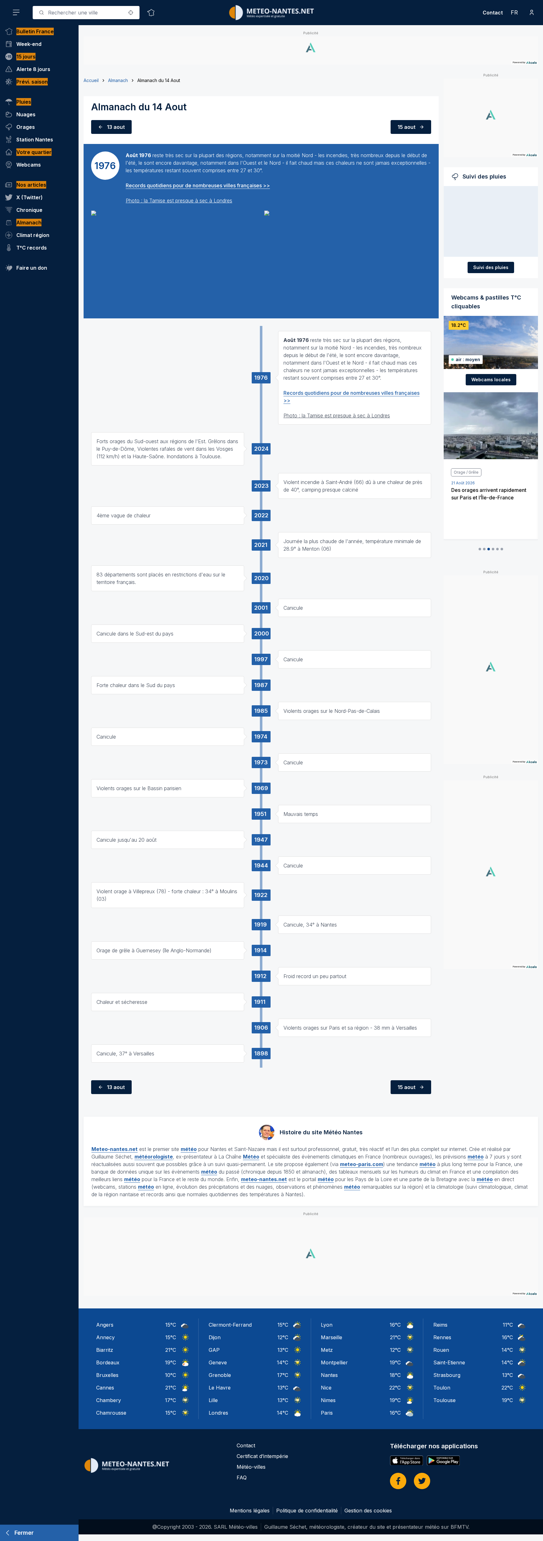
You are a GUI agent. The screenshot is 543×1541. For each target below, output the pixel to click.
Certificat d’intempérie (262, 1456)
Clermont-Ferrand (230, 1325)
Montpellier (334, 1362)
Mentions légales (250, 1510)
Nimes (328, 1400)
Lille (213, 1400)
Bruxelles (107, 1375)
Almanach (118, 80)
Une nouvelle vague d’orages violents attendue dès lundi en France (491, 497)
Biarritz (104, 1350)
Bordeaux (107, 1362)
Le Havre (220, 1387)
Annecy (105, 1337)
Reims (440, 1325)
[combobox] (86, 12)
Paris (327, 1413)
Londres (218, 1413)
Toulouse (444, 1400)
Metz (327, 1350)
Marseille (331, 1337)
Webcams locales (491, 379)
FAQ (242, 1477)
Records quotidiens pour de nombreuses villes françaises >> (198, 185)
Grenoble (220, 1375)
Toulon (441, 1387)
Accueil (91, 80)
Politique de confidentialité (307, 1510)
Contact (493, 12)
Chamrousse (111, 1413)
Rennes (442, 1337)
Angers (104, 1325)
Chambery (108, 1400)
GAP (214, 1350)
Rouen (441, 1350)
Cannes (105, 1387)
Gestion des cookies (368, 1510)
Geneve (218, 1362)
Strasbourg (446, 1375)
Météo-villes (251, 1467)
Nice (326, 1387)
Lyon (326, 1325)
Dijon (215, 1337)
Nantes (329, 1375)
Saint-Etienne (449, 1362)
